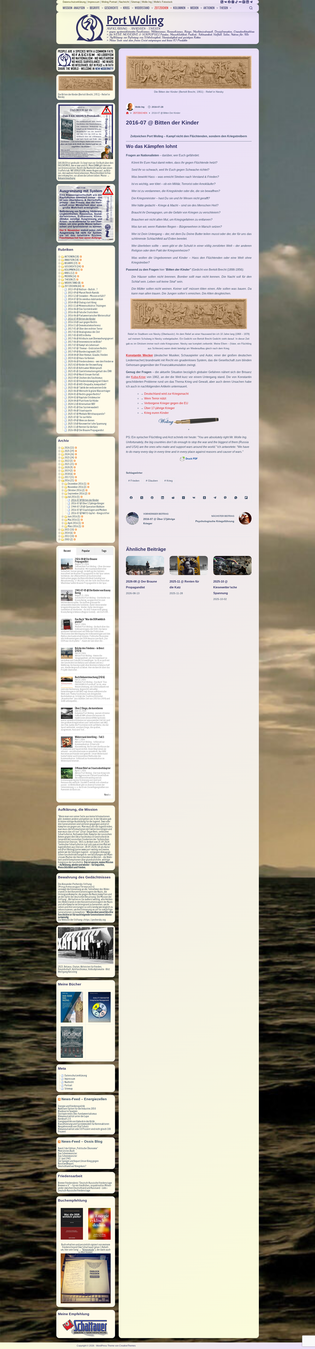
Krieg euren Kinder (156, 412)
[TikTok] (236, 2)
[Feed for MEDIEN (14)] (77, 276)
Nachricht (124, 2)
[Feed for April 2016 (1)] (82, 523)
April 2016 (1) (74, 523)
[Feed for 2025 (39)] (75, 450)
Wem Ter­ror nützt (155, 398)
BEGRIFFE (95, 7)
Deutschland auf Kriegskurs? (72, 1166)
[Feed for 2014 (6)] (74, 532)
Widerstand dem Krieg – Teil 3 (89, 737)
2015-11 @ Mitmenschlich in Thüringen (87, 305)
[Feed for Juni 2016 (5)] (81, 516)
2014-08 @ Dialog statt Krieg (82, 302)
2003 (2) (69, 539)
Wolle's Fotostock (163, 2)
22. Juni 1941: (64, 1158)
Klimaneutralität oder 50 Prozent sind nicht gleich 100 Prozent (84, 1130)
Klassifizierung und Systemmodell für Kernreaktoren (83, 1123)
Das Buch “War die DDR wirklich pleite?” (90, 620)
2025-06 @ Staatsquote (80, 410)
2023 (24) (69, 457)
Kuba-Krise (138, 377)
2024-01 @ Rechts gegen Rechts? (84, 394)
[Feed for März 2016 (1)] (82, 526)
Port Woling (135, 20)
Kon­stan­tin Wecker (139, 355)
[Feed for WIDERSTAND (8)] (82, 282)
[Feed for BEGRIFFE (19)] (78, 263)
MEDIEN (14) (70, 276)
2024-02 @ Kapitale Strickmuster (84, 397)
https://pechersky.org (95, 919)
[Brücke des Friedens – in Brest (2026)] (67, 653)
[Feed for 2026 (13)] (75, 447)
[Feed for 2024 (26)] (75, 454)
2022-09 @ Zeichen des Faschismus (85, 377)
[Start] (127, 113)
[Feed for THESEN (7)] (76, 279)
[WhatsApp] (236, 497)
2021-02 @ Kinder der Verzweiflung (85, 364)
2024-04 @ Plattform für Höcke (83, 400)
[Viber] (225, 497)
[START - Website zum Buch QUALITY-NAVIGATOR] (99, 1007)
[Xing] (243, 2)
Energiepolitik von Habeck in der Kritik (76, 1121)
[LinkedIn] (247, 2)
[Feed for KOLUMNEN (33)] (81, 269)
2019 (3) (69, 470)
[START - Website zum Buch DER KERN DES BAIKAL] (72, 1007)
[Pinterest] (152, 497)
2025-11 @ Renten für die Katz (83, 426)
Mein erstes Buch (66, 1150)
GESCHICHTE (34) (73, 266)
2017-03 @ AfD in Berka (79, 335)
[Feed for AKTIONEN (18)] (80, 256)
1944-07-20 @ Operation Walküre (87, 506)
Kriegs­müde (88, 1249)
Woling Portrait (109, 2)
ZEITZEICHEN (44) (73, 286)
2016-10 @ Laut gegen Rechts (82, 322)
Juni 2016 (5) (74, 516)
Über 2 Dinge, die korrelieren (89, 708)
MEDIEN (194, 7)
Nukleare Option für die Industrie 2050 (77, 1108)
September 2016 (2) (77, 493)
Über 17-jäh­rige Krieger (159, 408)
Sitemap (135, 2)
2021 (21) (69, 464)
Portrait (68, 1085)
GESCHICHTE (111, 7)
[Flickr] (240, 2)
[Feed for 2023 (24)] (75, 457)
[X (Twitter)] (142, 497)
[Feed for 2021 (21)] (75, 464)
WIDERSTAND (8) (73, 282)
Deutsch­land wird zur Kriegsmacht (166, 393)
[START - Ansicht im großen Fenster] (85, 83)
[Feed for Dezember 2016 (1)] (87, 483)
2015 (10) (69, 529)
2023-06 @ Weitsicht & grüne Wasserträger (89, 390)
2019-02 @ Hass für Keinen (81, 358)
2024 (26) (69, 454)
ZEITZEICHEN (161, 7)
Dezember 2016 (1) (77, 483)
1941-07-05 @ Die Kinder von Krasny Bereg (92, 591)
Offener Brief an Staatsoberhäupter (92, 768)
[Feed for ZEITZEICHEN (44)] (82, 286)
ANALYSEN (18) (72, 259)
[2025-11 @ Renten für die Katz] (189, 565)
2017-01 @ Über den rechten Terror (85, 328)
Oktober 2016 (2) (76, 490)
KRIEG (126, 7)
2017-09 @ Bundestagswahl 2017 (84, 351)
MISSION (67, 7)
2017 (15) (69, 477)
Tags (104, 550)
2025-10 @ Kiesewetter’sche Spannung (225, 587)
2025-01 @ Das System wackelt (83, 407)
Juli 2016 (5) (74, 496)
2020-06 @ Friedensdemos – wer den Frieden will (91, 361)
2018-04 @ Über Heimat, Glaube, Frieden (88, 354)
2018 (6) (69, 473)
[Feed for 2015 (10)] (75, 529)
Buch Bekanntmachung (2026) (90, 677)
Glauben (152, 480)
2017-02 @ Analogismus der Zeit (84, 331)
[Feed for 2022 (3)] (74, 460)
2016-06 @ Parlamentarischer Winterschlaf (89, 315)
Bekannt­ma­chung (66, 178)
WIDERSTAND (142, 7)
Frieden (133, 480)
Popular (86, 550)
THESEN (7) (70, 279)
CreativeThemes (127, 1345)
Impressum (94, 2)
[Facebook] (229, 2)
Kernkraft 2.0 (64, 1118)
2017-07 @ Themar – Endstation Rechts (87, 348)
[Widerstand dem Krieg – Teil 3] (67, 742)
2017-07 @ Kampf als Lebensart (83, 345)
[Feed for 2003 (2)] (74, 539)
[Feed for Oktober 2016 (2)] (86, 490)
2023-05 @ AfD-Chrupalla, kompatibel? (87, 384)
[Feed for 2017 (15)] (75, 477)
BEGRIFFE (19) (71, 263)
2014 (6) (69, 532)
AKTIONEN (209, 7)
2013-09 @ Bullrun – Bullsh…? (83, 289)
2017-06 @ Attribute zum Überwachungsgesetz (91, 338)
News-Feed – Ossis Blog (81, 1141)
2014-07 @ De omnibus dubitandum (85, 299)
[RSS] (222, 2)
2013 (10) (69, 536)
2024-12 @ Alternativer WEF (81, 404)
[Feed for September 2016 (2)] (88, 493)
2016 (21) (69, 480)
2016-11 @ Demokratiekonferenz (84, 325)
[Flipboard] (246, 497)
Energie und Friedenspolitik (71, 1106)
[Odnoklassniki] (204, 497)
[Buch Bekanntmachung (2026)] (67, 682)
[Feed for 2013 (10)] (75, 536)
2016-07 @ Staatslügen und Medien (89, 509)
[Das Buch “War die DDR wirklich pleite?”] (67, 624)
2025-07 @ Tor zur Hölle (80, 417)
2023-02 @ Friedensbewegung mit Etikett (88, 381)
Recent (67, 550)
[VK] (225, 2)
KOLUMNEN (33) (72, 269)
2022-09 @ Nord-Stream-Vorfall (83, 374)
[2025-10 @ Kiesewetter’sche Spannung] (232, 565)
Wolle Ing (147, 2)
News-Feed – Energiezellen (84, 1099)
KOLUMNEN (179, 7)
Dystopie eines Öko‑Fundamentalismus (77, 1113)
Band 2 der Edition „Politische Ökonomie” (78, 1148)
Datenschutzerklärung (74, 2)
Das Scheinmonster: (67, 1153)
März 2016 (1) (74, 526)
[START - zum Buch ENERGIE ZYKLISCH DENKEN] (99, 1224)
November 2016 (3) (77, 487)
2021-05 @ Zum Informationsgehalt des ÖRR (90, 371)
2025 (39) (69, 450)
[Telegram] (251, 2)
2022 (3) (69, 460)
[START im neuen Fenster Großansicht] (86, 1278)
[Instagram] (233, 2)
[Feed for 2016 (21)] (75, 480)
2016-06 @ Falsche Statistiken (83, 312)
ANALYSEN (79, 7)
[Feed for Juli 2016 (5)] (81, 496)
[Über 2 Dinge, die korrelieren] (67, 713)
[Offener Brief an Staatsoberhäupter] (67, 773)
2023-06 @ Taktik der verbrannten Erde (87, 387)
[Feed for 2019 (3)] (74, 470)
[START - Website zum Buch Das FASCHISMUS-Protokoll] (72, 1042)
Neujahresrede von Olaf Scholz (73, 1126)
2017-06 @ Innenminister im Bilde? (85, 341)
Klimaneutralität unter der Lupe (73, 1116)
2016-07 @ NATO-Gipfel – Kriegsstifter (90, 513)
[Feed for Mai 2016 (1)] (81, 519)
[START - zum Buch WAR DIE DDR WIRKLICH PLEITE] (72, 1224)
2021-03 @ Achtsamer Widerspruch (85, 368)
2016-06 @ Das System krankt (82, 309)
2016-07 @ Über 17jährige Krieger (87, 503)
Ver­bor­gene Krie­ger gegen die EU (166, 403)
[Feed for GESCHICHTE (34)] (82, 266)
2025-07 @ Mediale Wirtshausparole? (86, 413)
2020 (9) (69, 467)
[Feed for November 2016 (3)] (87, 487)
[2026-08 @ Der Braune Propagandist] (145, 565)
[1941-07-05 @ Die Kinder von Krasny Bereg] (67, 595)
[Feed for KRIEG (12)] (75, 273)
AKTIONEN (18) (72, 256)
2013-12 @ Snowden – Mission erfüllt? (87, 295)
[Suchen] (250, 7)
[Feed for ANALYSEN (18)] (80, 259)
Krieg (168, 480)
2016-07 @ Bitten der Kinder (82, 318)
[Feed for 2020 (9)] (74, 467)
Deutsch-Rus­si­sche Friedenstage (74, 1190)
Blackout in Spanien (67, 1111)
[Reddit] (173, 497)
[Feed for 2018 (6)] (74, 473)
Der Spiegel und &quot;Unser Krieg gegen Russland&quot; (78, 1162)
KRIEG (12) (69, 273)
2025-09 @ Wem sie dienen (81, 420)
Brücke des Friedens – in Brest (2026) (89, 649)
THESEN (223, 7)
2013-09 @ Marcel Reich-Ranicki (83, 292)
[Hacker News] (183, 497)
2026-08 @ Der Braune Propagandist (86, 430)
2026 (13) (69, 447)
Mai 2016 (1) (74, 519)
